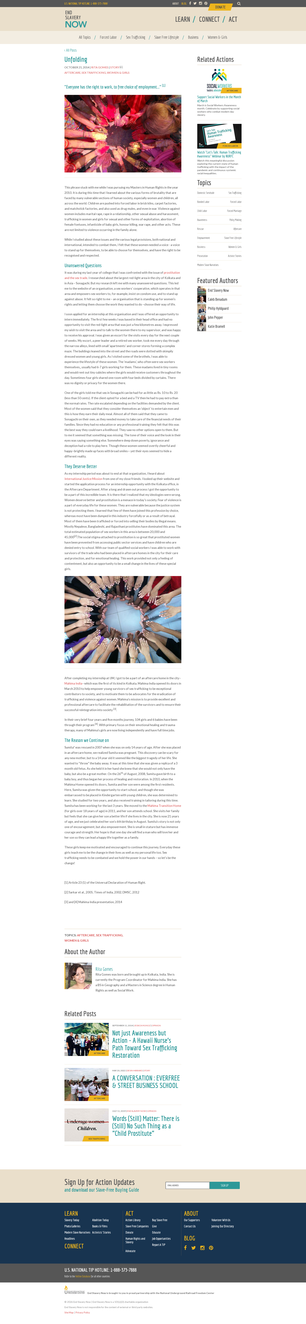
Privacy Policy (83, 1312)
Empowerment (203, 237)
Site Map (69, 1312)
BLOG (184, 3)
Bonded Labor (203, 201)
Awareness (202, 219)
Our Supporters (192, 1220)
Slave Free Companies (137, 1226)
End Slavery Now (136, 1111)
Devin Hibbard (134, 1070)
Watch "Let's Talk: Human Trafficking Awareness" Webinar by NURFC (219, 154)
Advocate (130, 1251)
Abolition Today (100, 1220)
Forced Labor (108, 37)
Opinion (156, 1025)
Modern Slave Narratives (208, 264)
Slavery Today (71, 1220)
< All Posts (70, 50)
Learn (71, 1213)
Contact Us (190, 1226)
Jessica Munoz (142, 1025)
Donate (129, 1232)
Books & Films (99, 1226)
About (191, 1213)
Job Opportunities (161, 1238)
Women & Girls (217, 37)
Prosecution (202, 255)
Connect (74, 1246)
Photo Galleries (72, 1226)
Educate (156, 1232)
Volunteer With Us (220, 1220)
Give (154, 1226)
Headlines (69, 1238)
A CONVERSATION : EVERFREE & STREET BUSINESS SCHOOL (146, 1081)
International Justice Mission (83, 479)
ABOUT (175, 3)
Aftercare (238, 228)
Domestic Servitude (205, 192)
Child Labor (202, 210)
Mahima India (73, 683)
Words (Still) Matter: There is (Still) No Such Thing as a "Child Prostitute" (145, 1125)
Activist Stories (235, 255)
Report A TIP (158, 1245)
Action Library (133, 1220)
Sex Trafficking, (94, 72)
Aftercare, (73, 72)
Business (193, 37)
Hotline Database (82, 1276)
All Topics (85, 37)
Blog (189, 1238)
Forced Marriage (234, 210)
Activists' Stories (101, 1232)
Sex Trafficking (135, 37)
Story (115, 67)
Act (130, 1213)
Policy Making (236, 219)
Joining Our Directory (222, 1226)
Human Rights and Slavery (135, 1240)
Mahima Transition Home (164, 806)
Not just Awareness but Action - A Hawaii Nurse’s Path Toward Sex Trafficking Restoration (144, 1044)
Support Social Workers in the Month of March (219, 99)
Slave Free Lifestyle (166, 37)
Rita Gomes (100, 67)
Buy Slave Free (159, 1220)
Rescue (200, 228)
